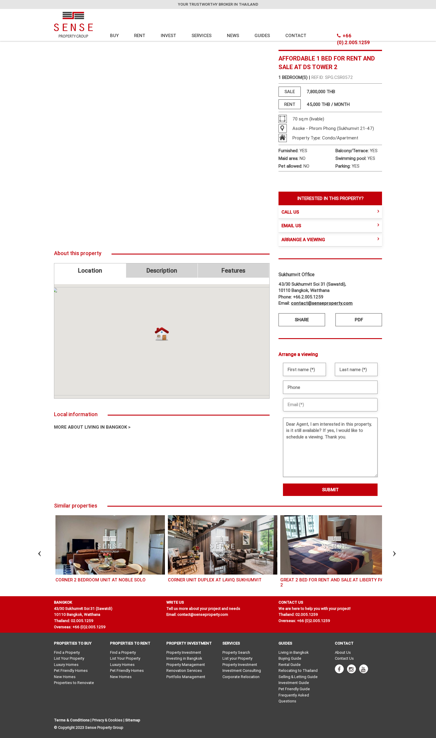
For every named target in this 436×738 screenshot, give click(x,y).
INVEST (168, 35)
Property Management (185, 664)
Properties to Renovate (74, 682)
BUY (114, 35)
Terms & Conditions (72, 720)
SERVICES (201, 35)
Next (389, 554)
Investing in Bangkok (184, 658)
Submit (330, 489)
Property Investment (183, 652)
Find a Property (67, 652)
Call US (290, 212)
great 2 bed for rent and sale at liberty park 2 (334, 582)
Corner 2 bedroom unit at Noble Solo (100, 580)
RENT (139, 35)
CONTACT (295, 35)
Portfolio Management (185, 676)
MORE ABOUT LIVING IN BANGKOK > (92, 427)
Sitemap (132, 720)
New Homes (65, 676)
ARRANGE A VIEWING (303, 239)
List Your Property (69, 658)
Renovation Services (184, 670)
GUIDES (262, 35)
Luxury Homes (66, 664)
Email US (291, 225)
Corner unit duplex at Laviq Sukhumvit (215, 580)
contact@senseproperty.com (322, 303)
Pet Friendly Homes (71, 670)
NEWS (233, 35)
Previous (34, 554)
